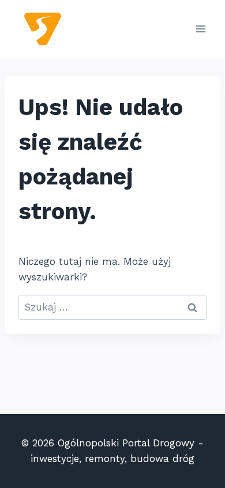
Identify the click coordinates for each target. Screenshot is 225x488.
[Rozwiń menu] (200, 29)
